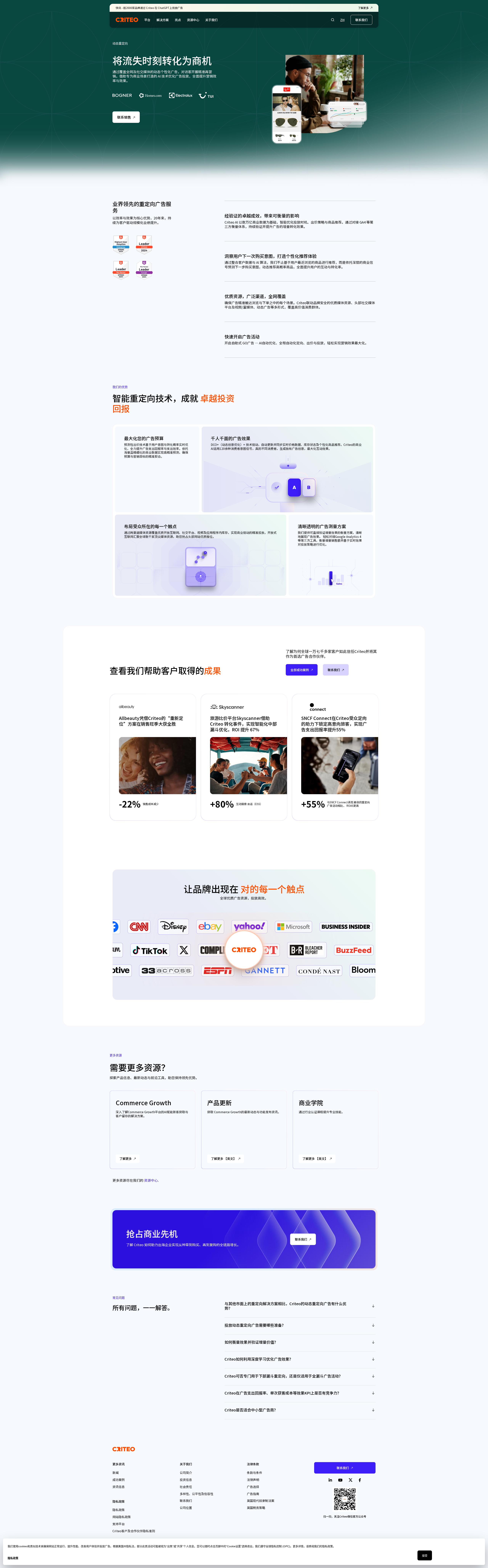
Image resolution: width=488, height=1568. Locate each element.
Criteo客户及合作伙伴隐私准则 (133, 1531)
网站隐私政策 (121, 1516)
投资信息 (186, 1479)
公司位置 (186, 1507)
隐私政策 (118, 1509)
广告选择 (253, 1486)
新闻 (115, 1472)
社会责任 (186, 1486)
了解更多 (126, 1158)
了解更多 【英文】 (223, 1158)
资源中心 (151, 1180)
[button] (332, 19)
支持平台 (118, 1524)
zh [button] (342, 20)
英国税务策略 (256, 1507)
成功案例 (118, 1479)
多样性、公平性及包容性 (196, 1493)
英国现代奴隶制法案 (260, 1500)
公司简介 (186, 1472)
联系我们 (361, 20)
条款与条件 (254, 1472)
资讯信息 (118, 1486)
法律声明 (253, 1479)
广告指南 (253, 1493)
